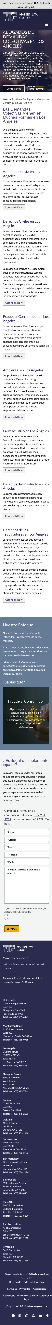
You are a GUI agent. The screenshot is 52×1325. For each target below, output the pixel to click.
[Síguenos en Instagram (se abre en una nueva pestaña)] (27, 1316)
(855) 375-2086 (20, 1113)
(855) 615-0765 (20, 1039)
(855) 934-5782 (20, 1065)
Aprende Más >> (14, 207)
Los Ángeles (10, 1048)
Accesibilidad (40, 1288)
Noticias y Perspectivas (13, 964)
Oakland (8, 1119)
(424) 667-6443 (20, 1017)
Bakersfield (9, 1179)
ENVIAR (12, 928)
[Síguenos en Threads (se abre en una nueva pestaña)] (33, 1316)
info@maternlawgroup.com (34, 1306)
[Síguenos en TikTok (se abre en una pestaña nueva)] (47, 1316)
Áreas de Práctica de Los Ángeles (18, 99)
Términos (12, 1288)
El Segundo (9, 1000)
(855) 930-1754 (20, 1260)
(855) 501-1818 (20, 1133)
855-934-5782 (42, 2)
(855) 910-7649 (20, 1091)
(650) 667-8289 (20, 1215)
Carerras (8, 968)
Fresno (7, 1100)
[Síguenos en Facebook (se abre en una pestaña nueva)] (13, 1316)
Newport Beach (12, 1074)
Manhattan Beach (13, 1025)
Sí (7, 915)
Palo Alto (8, 1202)
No (8, 919)
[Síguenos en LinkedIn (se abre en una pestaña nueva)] (20, 1316)
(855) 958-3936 (20, 1152)
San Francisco (11, 1158)
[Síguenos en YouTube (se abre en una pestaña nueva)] (40, 1316)
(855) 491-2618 (20, 1238)
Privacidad (24, 1288)
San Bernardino (12, 1224)
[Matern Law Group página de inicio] (20, 16)
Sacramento (10, 1139)
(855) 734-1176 (20, 1172)
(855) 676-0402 (20, 1193)
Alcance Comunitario (35, 964)
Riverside (8, 1246)
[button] (46, 24)
